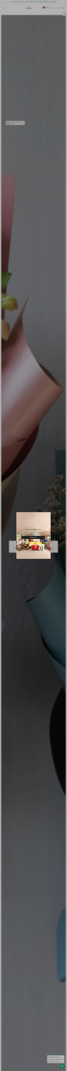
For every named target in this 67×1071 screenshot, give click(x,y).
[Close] (48, 514)
